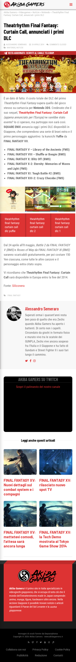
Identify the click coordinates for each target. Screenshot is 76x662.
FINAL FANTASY (14, 295)
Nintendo (46, 12)
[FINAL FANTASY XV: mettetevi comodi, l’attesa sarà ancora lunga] (20, 525)
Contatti (58, 655)
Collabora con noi (16, 649)
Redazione (41, 655)
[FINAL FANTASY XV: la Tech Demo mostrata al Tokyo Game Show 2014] (55, 525)
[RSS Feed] (29, 642)
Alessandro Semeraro (16, 44)
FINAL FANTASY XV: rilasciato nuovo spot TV (55, 485)
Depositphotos (51, 634)
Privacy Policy (40, 649)
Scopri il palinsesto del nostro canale (38, 387)
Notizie (36, 12)
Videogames (25, 12)
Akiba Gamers (10, 12)
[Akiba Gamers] (25, 7)
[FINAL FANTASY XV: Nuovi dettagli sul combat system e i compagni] (20, 473)
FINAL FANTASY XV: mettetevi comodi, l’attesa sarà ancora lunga (20, 539)
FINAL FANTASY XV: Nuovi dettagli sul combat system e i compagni (20, 487)
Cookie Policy (62, 649)
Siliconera (18, 286)
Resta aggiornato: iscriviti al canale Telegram (31, 53)
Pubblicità (22, 655)
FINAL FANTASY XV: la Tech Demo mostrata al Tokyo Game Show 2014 (55, 539)
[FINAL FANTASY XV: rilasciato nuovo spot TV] (55, 473)
